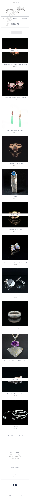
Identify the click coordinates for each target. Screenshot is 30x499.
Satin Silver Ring (15, 328)
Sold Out (15, 50)
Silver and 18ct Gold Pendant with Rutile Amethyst (15, 361)
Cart (15, 18)
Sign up (17, 2)
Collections (14, 446)
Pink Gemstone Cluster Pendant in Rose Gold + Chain (15, 64)
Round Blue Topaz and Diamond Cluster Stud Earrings (15, 262)
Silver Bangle (15, 427)
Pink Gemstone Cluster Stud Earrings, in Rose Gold (15, 97)
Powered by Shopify (19, 495)
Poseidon (15, 196)
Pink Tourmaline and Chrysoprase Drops (15, 130)
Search (15, 476)
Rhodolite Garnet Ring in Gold (15, 229)
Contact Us (15, 474)
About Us (14, 472)
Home (9, 446)
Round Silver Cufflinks (15, 295)
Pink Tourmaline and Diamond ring (15, 163)
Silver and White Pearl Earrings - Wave (15, 394)
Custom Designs (15, 468)
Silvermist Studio (13, 495)
